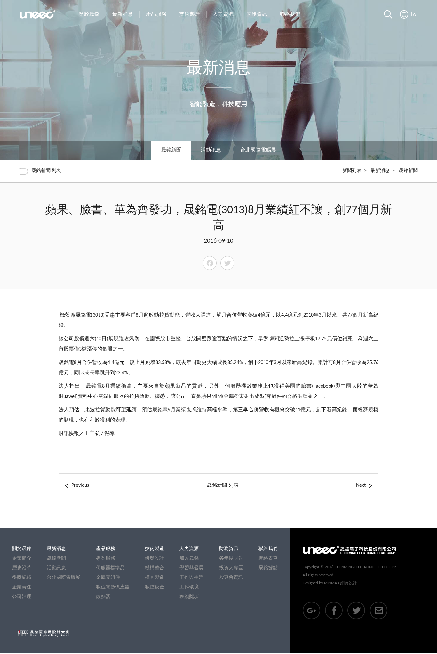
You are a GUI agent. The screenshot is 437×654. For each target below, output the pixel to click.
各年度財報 (231, 558)
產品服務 (156, 14)
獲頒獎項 (189, 597)
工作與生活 (191, 577)
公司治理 (21, 597)
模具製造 (154, 577)
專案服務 (105, 558)
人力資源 (223, 14)
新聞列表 (352, 171)
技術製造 (189, 14)
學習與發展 (191, 568)
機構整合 (154, 568)
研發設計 (154, 558)
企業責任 (21, 587)
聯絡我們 (290, 14)
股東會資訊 (231, 577)
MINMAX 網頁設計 (340, 583)
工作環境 (189, 587)
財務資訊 (256, 14)
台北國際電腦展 (258, 150)
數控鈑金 (154, 587)
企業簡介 (21, 558)
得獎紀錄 (21, 577)
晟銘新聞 (56, 558)
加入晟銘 (189, 558)
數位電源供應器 (113, 587)
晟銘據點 (268, 568)
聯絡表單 (268, 558)
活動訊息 (211, 150)
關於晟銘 (89, 14)
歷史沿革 (21, 568)
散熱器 (103, 597)
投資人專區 (231, 568)
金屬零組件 (108, 577)
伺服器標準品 (110, 568)
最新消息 (122, 14)
